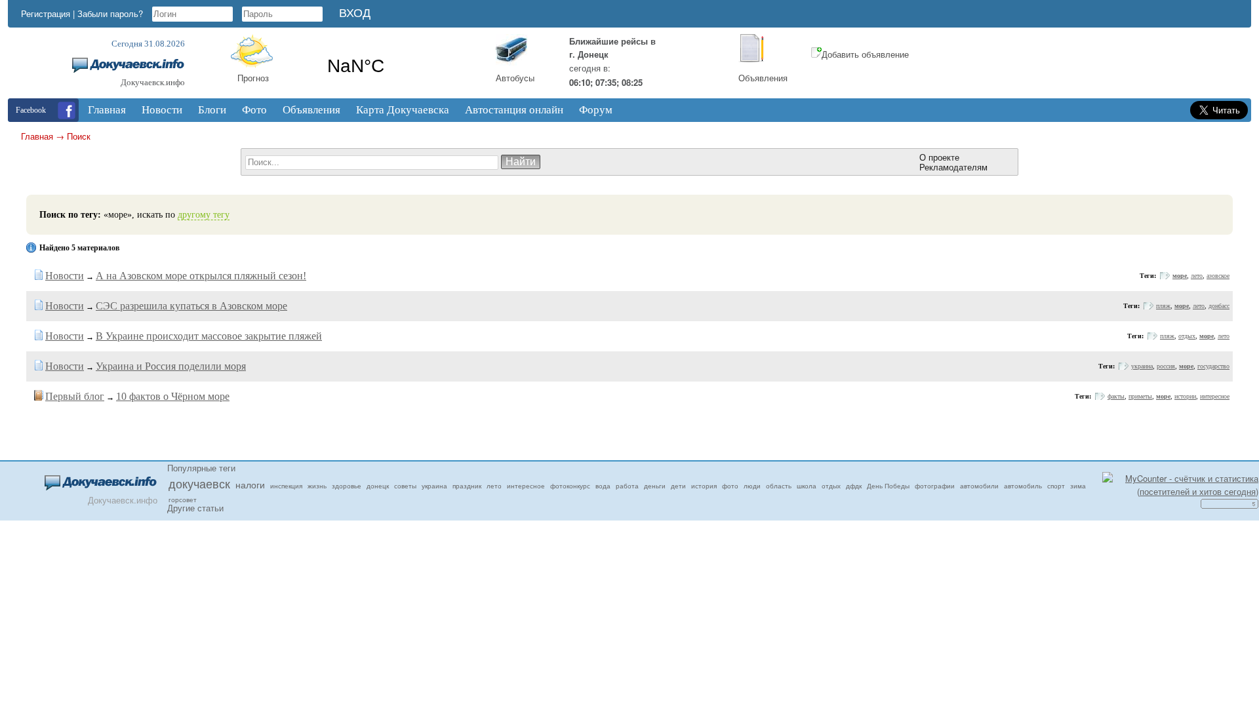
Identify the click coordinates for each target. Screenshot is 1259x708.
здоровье (346, 485)
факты (1116, 396)
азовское (1218, 275)
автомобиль (1023, 485)
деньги (655, 485)
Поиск (78, 136)
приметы (1140, 396)
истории (1185, 396)
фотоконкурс (570, 485)
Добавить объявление (865, 54)
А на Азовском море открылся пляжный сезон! (201, 275)
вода (602, 485)
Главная (37, 136)
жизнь (317, 485)
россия (1166, 366)
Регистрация (45, 13)
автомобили (979, 485)
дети (678, 485)
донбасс (1219, 305)
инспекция (286, 485)
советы (405, 485)
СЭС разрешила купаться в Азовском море (191, 305)
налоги (250, 484)
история (704, 485)
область (778, 485)
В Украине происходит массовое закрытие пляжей (209, 336)
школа (806, 485)
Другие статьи (195, 508)
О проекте (939, 157)
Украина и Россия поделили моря (171, 366)
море (1179, 275)
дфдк (854, 485)
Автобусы (515, 77)
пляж (1163, 305)
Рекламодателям (953, 167)
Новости (64, 275)
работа (627, 485)
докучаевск (199, 483)
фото (730, 485)
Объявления (763, 77)
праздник (466, 485)
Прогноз (253, 77)
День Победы (888, 485)
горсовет (183, 499)
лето (1197, 275)
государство (1213, 366)
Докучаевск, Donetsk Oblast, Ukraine (398, 66)
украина (1142, 366)
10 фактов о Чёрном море (173, 396)
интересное (1214, 396)
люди (752, 485)
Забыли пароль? (110, 13)
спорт (1056, 485)
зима (1078, 485)
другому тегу (204, 215)
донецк (378, 485)
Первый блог (74, 396)
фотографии (935, 485)
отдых (1186, 336)
